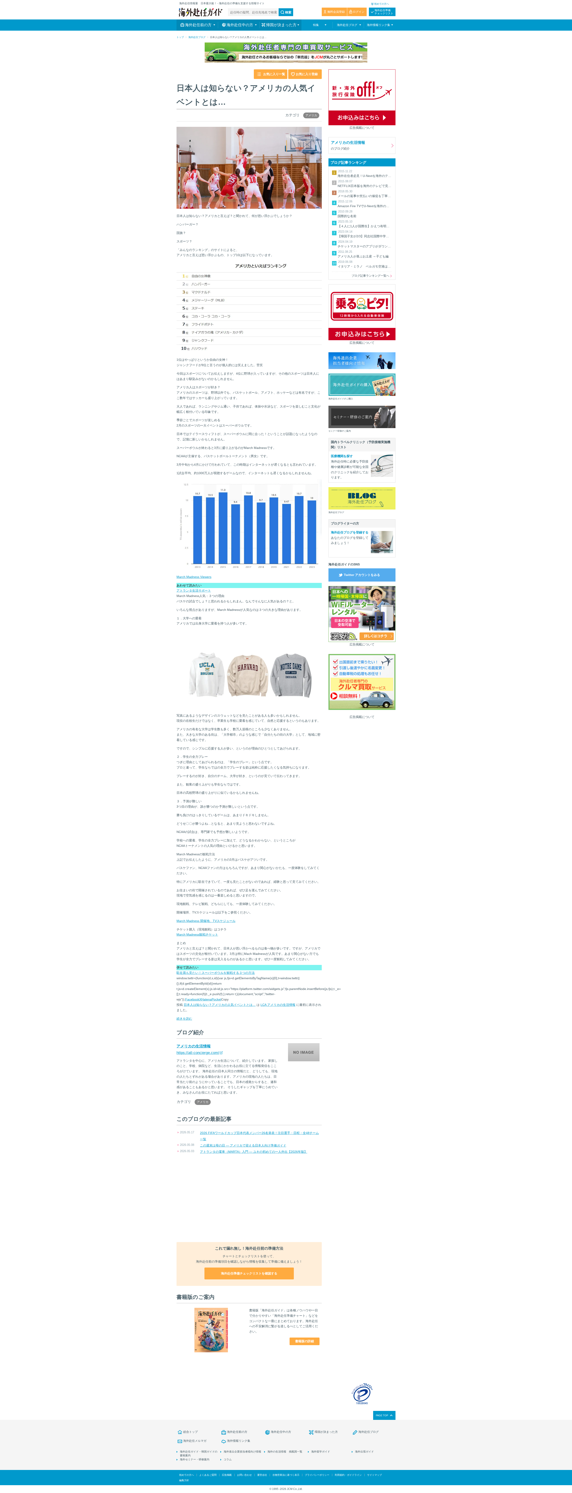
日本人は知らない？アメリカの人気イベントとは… (220, 1005)
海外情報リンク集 (238, 1440)
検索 (288, 12)
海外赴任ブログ (197, 37)
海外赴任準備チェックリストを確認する (249, 1273)
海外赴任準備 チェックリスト (383, 12)
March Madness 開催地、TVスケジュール (206, 921)
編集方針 (184, 1480)
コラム (228, 1459)
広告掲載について (361, 128)
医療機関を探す (342, 456)
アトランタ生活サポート (194, 590)
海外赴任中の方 (281, 1432)
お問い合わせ (244, 1475)
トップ (180, 37)
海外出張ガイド (364, 1451)
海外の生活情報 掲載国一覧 (284, 1451)
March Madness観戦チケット (197, 934)
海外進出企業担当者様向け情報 (242, 1451)
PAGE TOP (382, 1415)
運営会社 (262, 1475)
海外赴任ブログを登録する (349, 532)
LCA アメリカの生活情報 (278, 1005)
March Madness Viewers (194, 577)
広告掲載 (227, 1475)
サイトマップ (374, 1475)
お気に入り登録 (307, 74)
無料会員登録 (336, 11)
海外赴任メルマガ (194, 1440)
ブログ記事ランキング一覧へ (370, 275)
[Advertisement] (249, 1198)
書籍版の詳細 (304, 1341)
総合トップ (190, 1432)
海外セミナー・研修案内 (194, 1459)
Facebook (192, 999)
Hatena (206, 999)
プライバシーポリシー (317, 1475)
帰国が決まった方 (326, 1432)
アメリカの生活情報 (194, 1046)
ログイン (358, 11)
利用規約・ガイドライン (348, 1475)
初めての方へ (381, 3)
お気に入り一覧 (274, 74)
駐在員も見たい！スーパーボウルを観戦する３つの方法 (216, 973)
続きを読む (184, 1018)
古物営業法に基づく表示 (285, 1475)
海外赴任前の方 (237, 1432)
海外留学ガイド (320, 1451)
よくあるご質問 (208, 1475)
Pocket (216, 999)
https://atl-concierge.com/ (198, 1053)
